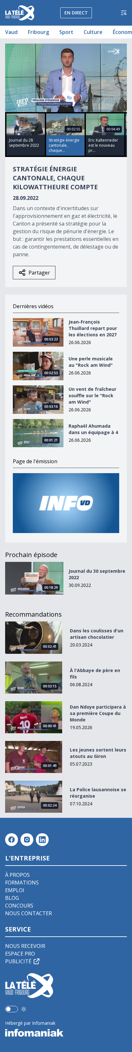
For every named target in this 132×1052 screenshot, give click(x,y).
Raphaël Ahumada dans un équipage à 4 (93, 429)
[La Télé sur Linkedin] (42, 839)
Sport (66, 32)
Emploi (14, 890)
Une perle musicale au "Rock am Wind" (91, 362)
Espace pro (20, 953)
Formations (22, 882)
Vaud (11, 32)
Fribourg (38, 32)
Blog (12, 897)
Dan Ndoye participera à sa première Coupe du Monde (98, 713)
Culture (93, 32)
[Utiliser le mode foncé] (24, 1009)
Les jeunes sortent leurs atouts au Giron (98, 753)
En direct (76, 13)
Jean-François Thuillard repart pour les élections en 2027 (93, 328)
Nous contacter (28, 913)
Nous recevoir (25, 945)
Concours (19, 905)
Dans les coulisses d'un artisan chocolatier (96, 634)
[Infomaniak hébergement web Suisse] (66, 1033)
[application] (66, 78)
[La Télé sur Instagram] (27, 839)
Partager (39, 272)
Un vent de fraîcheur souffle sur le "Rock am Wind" (92, 395)
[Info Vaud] (66, 503)
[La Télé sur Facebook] (11, 839)
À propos (17, 874)
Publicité (18, 961)
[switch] (11, 1009)
